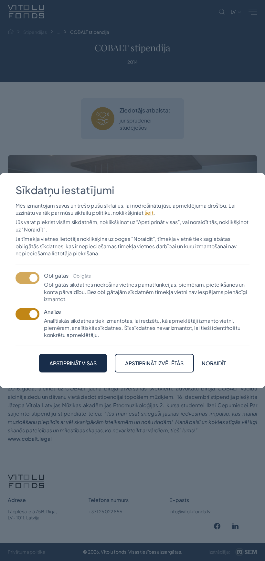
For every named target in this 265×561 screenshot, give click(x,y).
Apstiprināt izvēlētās (154, 362)
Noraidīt (214, 363)
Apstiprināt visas (73, 362)
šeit (149, 212)
